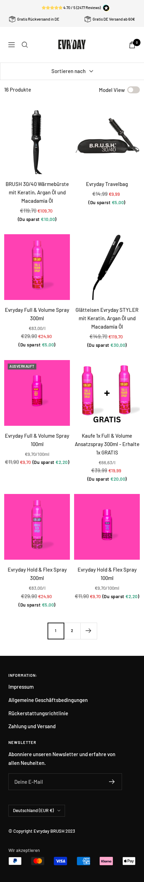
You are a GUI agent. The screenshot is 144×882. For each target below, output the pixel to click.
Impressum (21, 686)
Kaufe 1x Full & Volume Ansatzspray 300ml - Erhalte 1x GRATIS (107, 444)
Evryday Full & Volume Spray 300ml (37, 314)
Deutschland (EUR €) (33, 810)
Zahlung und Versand (32, 726)
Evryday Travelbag (107, 184)
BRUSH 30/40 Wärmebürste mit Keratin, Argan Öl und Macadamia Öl (37, 192)
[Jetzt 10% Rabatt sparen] (112, 781)
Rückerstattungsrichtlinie (38, 713)
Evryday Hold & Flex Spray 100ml (107, 573)
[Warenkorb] (132, 45)
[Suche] (25, 45)
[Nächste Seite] (88, 631)
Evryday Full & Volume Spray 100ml (37, 439)
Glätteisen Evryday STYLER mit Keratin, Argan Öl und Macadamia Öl (106, 318)
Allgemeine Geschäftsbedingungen (48, 700)
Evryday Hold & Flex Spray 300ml (37, 573)
